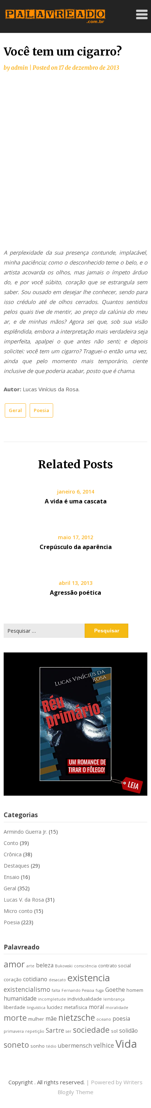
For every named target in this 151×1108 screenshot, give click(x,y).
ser (68, 1031)
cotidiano (35, 979)
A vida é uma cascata (76, 501)
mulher (36, 1019)
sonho (37, 1046)
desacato (57, 979)
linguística (36, 1007)
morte (15, 1017)
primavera (14, 1031)
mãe (51, 1018)
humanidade (20, 998)
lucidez (55, 1007)
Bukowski (64, 965)
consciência (85, 965)
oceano (103, 1019)
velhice (103, 1045)
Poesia (41, 410)
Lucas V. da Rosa (24, 899)
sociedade (91, 1029)
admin (19, 67)
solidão (128, 1031)
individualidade (84, 998)
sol (114, 1031)
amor (14, 964)
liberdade (14, 1007)
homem (134, 990)
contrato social (114, 965)
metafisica (75, 1007)
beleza (45, 965)
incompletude (52, 999)
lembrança (114, 999)
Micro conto (18, 910)
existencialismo (27, 989)
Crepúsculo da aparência (76, 547)
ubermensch (75, 1046)
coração (13, 979)
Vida (126, 1043)
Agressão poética (75, 593)
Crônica (13, 854)
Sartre (55, 1030)
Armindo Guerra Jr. (25, 831)
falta (56, 990)
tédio (51, 1046)
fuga (100, 990)
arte (30, 965)
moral (96, 1007)
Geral (15, 410)
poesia (121, 1018)
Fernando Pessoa (78, 990)
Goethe (115, 990)
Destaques (16, 865)
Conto (11, 842)
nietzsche (76, 1017)
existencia (88, 977)
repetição (34, 1031)
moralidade (117, 1007)
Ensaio (11, 876)
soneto (16, 1044)
